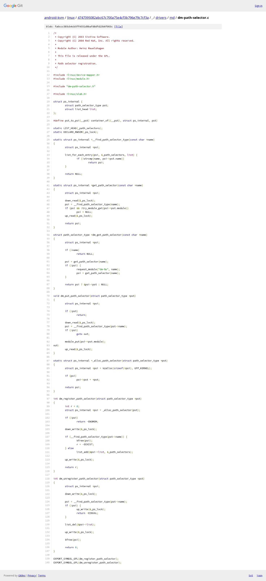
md (172, 17)
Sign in (258, 5)
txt (251, 575)
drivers (161, 17)
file (118, 26)
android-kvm (54, 17)
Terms (42, 575)
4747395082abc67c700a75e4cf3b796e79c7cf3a (113, 17)
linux (71, 17)
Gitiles (21, 575)
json (259, 575)
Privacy (32, 575)
